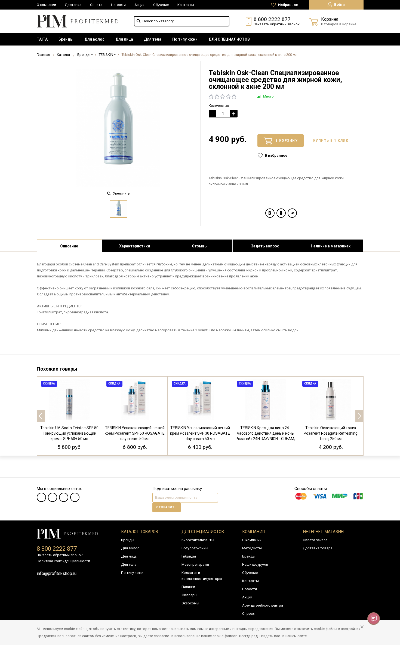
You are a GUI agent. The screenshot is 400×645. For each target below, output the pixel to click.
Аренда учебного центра (262, 605)
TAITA (42, 39)
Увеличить (121, 193)
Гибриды (188, 556)
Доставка (73, 5)
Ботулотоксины (194, 548)
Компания (253, 531)
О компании (46, 5)
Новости (118, 5)
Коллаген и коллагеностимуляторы (201, 576)
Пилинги (188, 587)
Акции (139, 5)
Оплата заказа (315, 540)
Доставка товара (318, 548)
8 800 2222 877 (272, 19)
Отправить (166, 507)
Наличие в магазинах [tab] (330, 246)
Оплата (96, 5)
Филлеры (189, 595)
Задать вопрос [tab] (265, 246)
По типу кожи (185, 39)
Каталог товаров (139, 531)
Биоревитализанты (197, 540)
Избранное (287, 5)
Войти (339, 4)
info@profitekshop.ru (56, 573)
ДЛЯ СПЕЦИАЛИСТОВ (229, 39)
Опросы (249, 613)
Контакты (185, 5)
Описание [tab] (69, 246)
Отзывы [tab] (200, 246)
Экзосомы (190, 603)
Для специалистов (202, 531)
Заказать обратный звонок (277, 24)
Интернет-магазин (323, 531)
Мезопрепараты (195, 564)
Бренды (66, 39)
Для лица (124, 39)
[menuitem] (42, 39)
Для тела (152, 39)
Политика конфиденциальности (63, 561)
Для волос (94, 39)
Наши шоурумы (255, 564)
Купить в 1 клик (331, 141)
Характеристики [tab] (134, 246)
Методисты (252, 548)
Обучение (161, 5)
